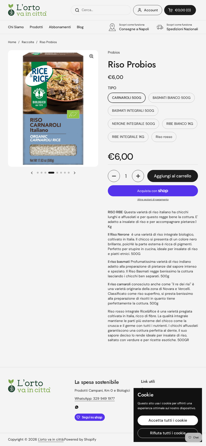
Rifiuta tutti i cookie (168, 433)
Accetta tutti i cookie (167, 420)
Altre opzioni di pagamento (153, 199)
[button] (180, 10)
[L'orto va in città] (27, 10)
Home (12, 42)
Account (151, 10)
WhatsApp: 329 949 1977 (95, 398)
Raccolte (28, 42)
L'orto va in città (51, 439)
